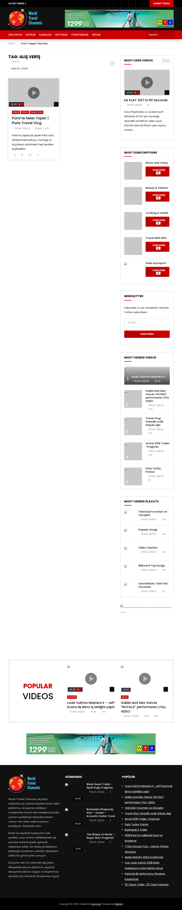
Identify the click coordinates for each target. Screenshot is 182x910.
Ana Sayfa (15, 34)
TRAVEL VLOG (36, 112)
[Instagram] (124, 3)
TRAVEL (25, 112)
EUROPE (16, 112)
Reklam (119, 904)
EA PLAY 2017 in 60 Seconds (146, 100)
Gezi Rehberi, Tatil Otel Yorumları (153, 585)
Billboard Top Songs (151, 565)
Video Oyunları (148, 547)
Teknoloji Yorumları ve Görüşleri (152, 513)
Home (11, 43)
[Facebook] (110, 3)
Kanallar (45, 34)
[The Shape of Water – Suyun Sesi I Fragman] (74, 842)
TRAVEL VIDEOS (22, 128)
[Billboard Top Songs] (129, 570)
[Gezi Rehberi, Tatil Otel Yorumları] (129, 588)
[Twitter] (117, 3)
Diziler (96, 34)
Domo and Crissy (157, 163)
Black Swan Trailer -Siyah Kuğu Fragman (100, 785)
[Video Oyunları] (129, 552)
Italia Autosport (156, 263)
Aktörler (61, 34)
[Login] (146, 3)
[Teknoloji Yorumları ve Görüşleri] (129, 516)
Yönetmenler (80, 34)
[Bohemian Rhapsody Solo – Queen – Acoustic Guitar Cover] (74, 817)
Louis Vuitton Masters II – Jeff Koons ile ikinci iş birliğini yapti (90, 704)
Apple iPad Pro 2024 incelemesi (144, 857)
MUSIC (125, 697)
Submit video (161, 3)
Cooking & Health (157, 213)
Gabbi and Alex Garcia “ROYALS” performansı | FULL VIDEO (157, 396)
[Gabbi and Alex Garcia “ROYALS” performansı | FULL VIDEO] (133, 399)
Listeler (31, 34)
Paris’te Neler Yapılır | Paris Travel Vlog (30, 120)
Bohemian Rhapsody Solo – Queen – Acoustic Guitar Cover (101, 813)
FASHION (72, 697)
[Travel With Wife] (133, 246)
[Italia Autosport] (133, 271)
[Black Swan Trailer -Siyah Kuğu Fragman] (74, 792)
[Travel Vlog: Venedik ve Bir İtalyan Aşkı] (133, 426)
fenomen (96, 904)
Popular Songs (147, 529)
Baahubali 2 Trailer (136, 830)
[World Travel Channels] (25, 18)
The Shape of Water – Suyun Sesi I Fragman (101, 836)
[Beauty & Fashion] (133, 196)
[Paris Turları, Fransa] (133, 476)
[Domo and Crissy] (133, 171)
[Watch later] (131, 3)
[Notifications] (139, 3)
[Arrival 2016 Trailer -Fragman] (133, 451)
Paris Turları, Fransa (154, 470)
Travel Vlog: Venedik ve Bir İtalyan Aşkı (155, 421)
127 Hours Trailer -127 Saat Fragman (147, 884)
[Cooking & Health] (133, 221)
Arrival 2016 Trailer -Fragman (157, 445)
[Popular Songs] (129, 534)
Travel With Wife (156, 238)
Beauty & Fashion (157, 188)
